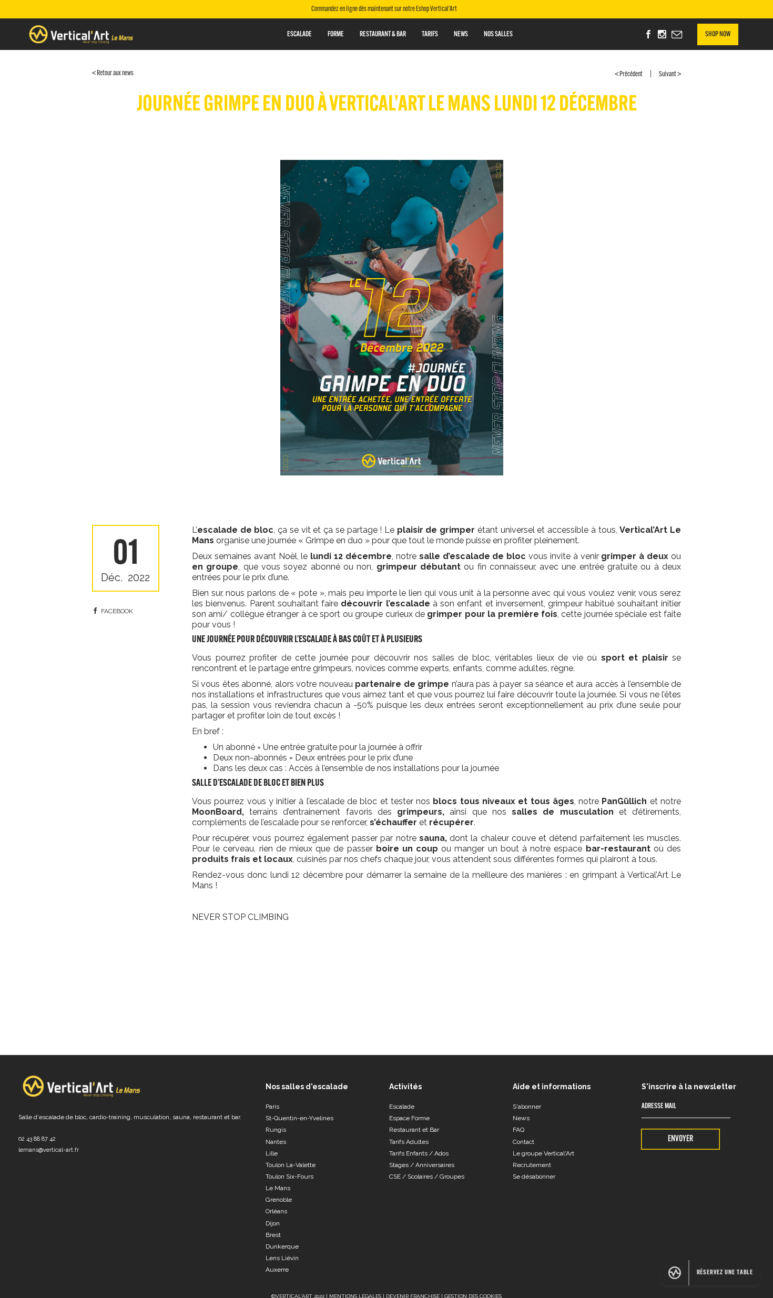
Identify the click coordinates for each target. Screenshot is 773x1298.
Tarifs (430, 34)
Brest (273, 1235)
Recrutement (532, 1165)
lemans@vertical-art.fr (48, 1150)
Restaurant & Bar (383, 34)
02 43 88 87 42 (37, 1138)
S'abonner (527, 1106)
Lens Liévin (282, 1258)
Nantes (276, 1141)
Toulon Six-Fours (289, 1176)
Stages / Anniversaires (421, 1165)
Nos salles (498, 34)
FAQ (518, 1129)
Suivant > (670, 74)
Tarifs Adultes (409, 1141)
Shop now (717, 34)
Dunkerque (282, 1246)
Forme (336, 34)
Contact (523, 1141)
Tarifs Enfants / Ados (419, 1153)
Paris (272, 1106)
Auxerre (277, 1269)
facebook (117, 611)
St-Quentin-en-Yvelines (299, 1118)
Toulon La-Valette (291, 1165)
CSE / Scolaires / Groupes (426, 1176)
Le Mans (278, 1188)
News (461, 34)
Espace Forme (409, 1118)
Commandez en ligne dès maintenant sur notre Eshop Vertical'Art (384, 9)
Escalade (299, 34)
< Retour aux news (113, 73)
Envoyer (680, 1139)
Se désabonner (534, 1176)
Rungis (276, 1129)
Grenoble (279, 1199)
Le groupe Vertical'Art (543, 1153)
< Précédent (629, 74)
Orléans (276, 1211)
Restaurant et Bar (414, 1129)
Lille (272, 1153)
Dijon (273, 1223)
